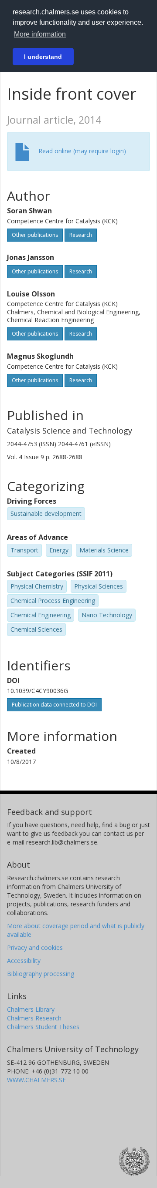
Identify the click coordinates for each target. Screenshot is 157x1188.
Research (80, 235)
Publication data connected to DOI (54, 704)
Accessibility (24, 960)
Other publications (35, 235)
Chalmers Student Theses (43, 1027)
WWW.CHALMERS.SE (36, 1080)
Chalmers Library (31, 1009)
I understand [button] (43, 56)
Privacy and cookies (35, 947)
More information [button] (40, 34)
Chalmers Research (34, 1018)
